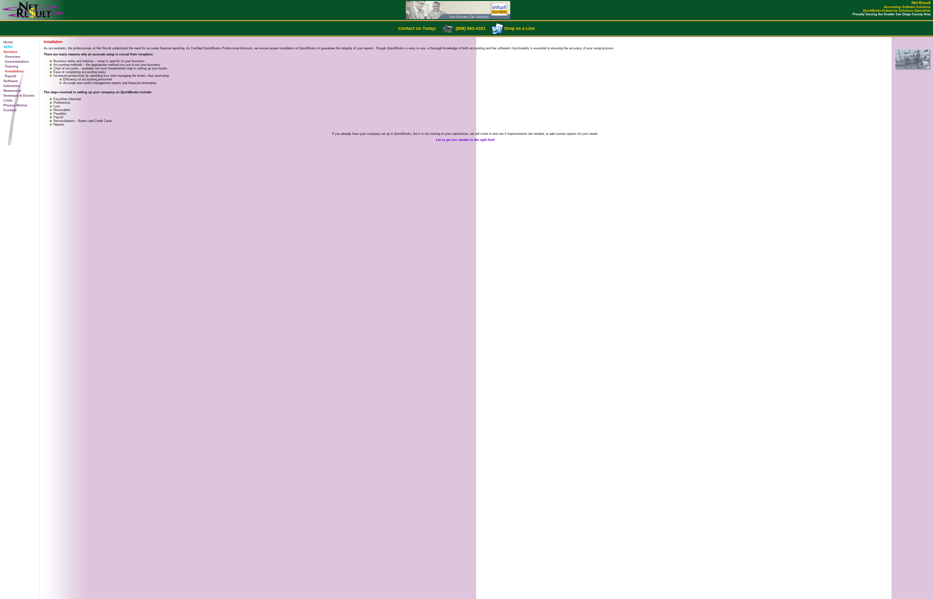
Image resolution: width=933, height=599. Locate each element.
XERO (8, 47)
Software (10, 81)
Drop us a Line (519, 28)
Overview (12, 57)
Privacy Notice (15, 105)
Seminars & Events (19, 95)
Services (10, 52)
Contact (10, 110)
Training (11, 66)
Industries (11, 86)
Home (8, 42)
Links (8, 100)
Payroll (10, 76)
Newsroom (12, 91)
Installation (14, 71)
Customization (17, 61)
